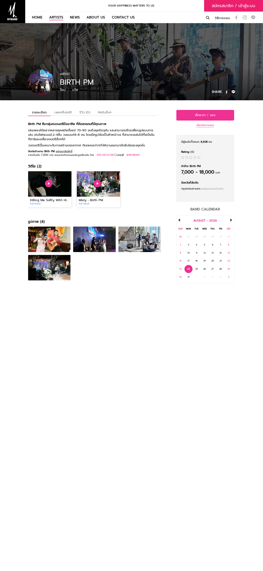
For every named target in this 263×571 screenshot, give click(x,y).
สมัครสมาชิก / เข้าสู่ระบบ (233, 6)
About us (95, 17)
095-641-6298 (105, 155)
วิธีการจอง (222, 18)
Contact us (123, 17)
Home (37, 17)
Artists (56, 17)
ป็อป (63, 89)
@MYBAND (133, 155)
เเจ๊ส (75, 89)
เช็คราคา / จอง (205, 115)
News (75, 17)
